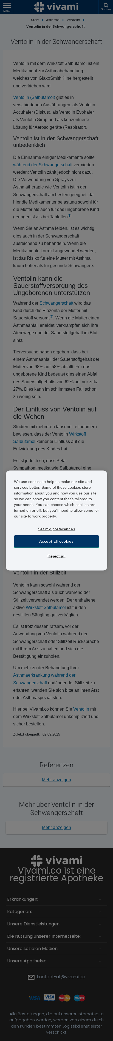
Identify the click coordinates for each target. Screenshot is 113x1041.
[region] (57, 521)
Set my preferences (56, 529)
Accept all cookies (56, 541)
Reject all (56, 556)
